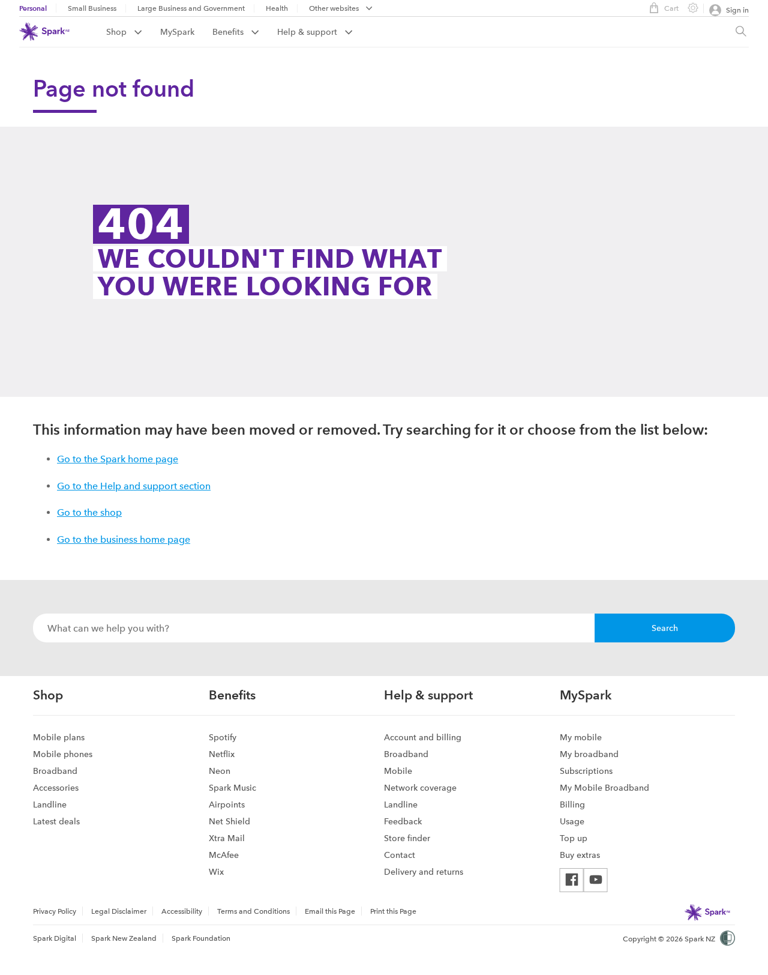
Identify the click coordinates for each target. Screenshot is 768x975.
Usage (572, 821)
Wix (216, 871)
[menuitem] (133, 32)
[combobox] (314, 628)
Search (665, 628)
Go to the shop (89, 512)
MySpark (177, 31)
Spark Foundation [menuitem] (201, 938)
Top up (573, 838)
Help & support (308, 31)
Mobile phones (62, 754)
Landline (50, 804)
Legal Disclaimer (118, 911)
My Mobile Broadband (604, 787)
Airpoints (227, 804)
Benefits (229, 31)
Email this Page (330, 911)
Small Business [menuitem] (92, 8)
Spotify (222, 737)
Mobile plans (59, 737)
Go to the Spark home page (117, 459)
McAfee (224, 855)
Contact (399, 855)
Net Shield (229, 821)
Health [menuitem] (277, 8)
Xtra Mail (227, 838)
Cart (671, 8)
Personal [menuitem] (33, 8)
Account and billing (422, 737)
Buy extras (580, 855)
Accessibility (181, 911)
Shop (117, 31)
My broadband (589, 754)
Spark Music (232, 787)
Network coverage (420, 787)
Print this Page (393, 911)
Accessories (56, 787)
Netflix (222, 754)
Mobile (398, 770)
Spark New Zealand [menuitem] (124, 938)
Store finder (407, 838)
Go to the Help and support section (134, 486)
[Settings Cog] (688, 7)
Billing (572, 804)
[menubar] (341, 9)
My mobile (581, 737)
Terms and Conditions (253, 911)
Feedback (403, 821)
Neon (219, 770)
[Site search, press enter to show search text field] (741, 32)
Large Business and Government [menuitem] (191, 8)
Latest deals (56, 821)
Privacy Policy (54, 911)
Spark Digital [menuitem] (54, 938)
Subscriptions (586, 770)
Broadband (55, 770)
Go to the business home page (123, 539)
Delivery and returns (423, 871)
